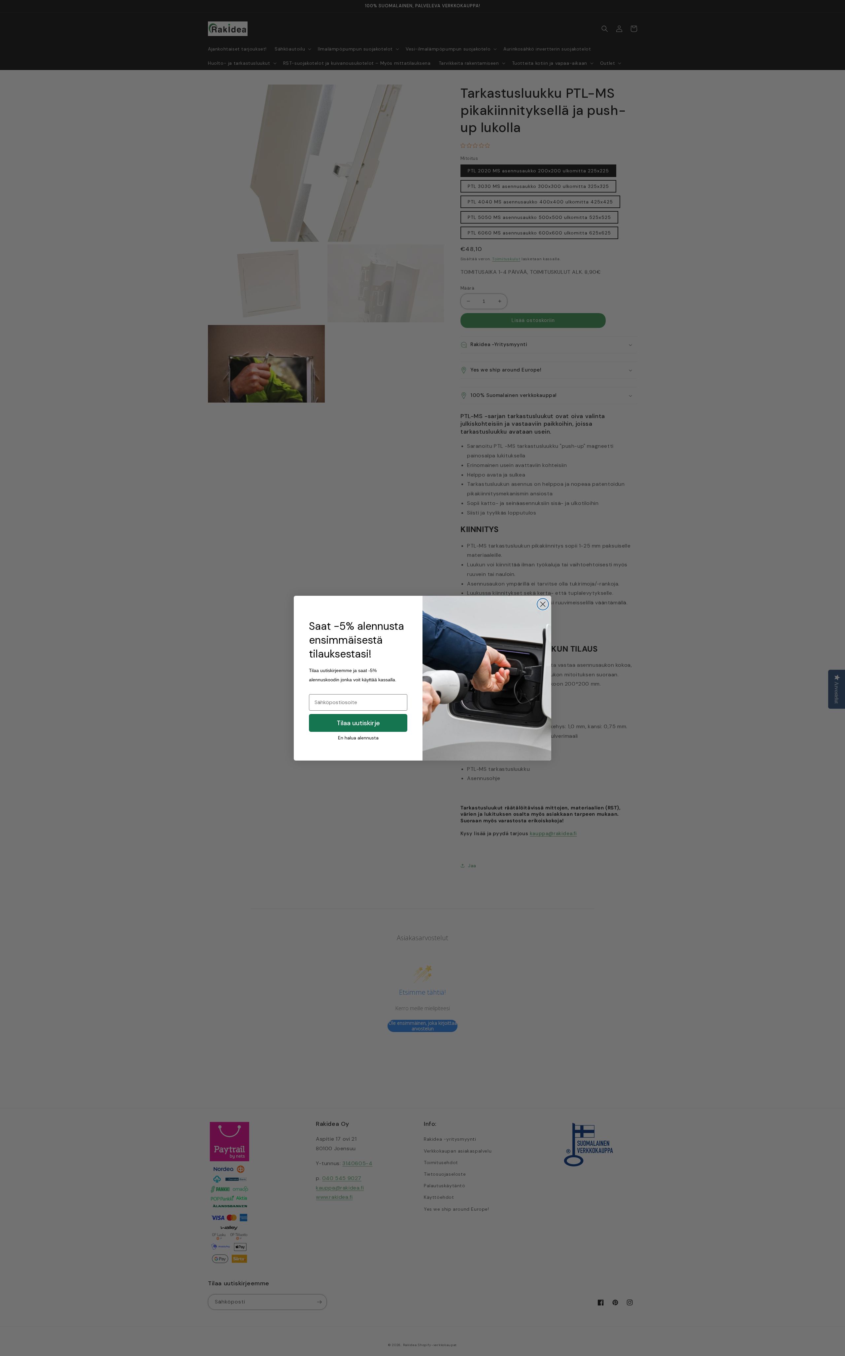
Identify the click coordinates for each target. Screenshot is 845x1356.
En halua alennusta (358, 738)
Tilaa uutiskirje (358, 723)
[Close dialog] (543, 604)
